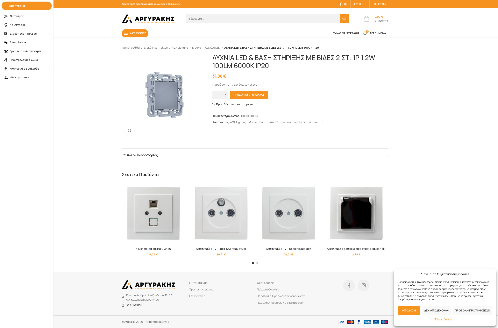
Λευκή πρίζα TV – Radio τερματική (288, 249)
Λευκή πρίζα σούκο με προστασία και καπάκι (356, 249)
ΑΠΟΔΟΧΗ (409, 310)
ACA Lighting (180, 47)
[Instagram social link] (345, 4)
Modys (196, 47)
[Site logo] (148, 18)
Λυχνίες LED (212, 47)
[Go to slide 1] (253, 263)
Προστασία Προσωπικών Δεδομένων (281, 296)
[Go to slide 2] (257, 263)
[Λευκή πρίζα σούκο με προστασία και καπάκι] (356, 213)
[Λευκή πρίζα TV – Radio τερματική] (289, 213)
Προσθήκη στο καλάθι (249, 94)
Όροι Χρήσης (265, 283)
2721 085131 (134, 305)
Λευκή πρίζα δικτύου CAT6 (153, 249)
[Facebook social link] (340, 4)
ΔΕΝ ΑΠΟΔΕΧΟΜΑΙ (436, 310)
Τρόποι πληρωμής (201, 289)
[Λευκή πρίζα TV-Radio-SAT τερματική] (221, 213)
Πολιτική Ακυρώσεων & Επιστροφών (280, 302)
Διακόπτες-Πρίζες (156, 47)
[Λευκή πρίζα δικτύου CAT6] (153, 213)
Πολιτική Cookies (443, 319)
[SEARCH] (344, 18)
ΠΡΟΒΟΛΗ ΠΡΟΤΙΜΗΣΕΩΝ (472, 310)
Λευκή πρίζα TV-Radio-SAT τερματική (221, 249)
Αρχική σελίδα (131, 47)
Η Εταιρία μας (198, 283)
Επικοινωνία (197, 296)
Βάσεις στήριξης (270, 122)
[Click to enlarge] (129, 131)
